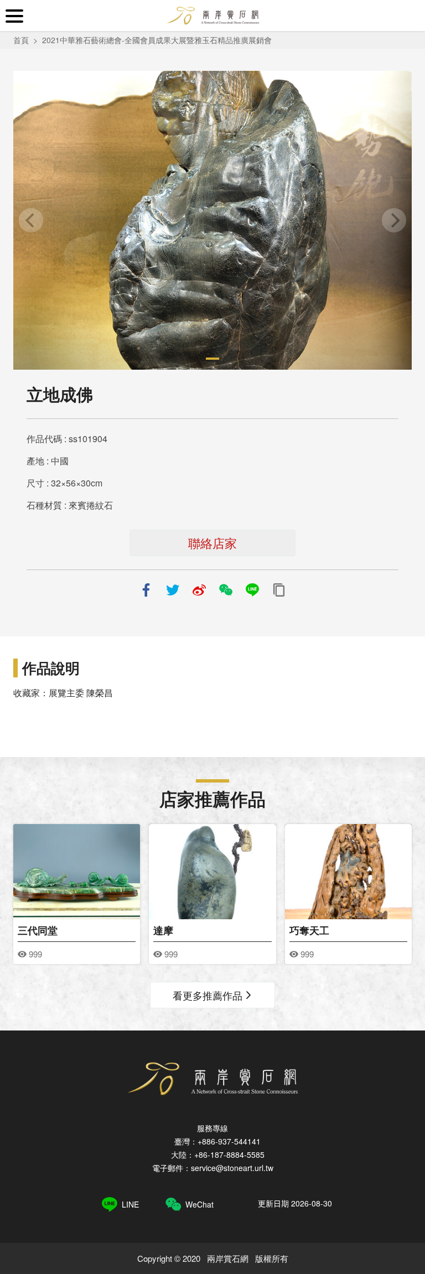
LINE (130, 1204)
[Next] (394, 220)
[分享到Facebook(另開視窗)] (146, 590)
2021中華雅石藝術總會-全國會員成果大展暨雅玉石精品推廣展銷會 (157, 39)
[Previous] (31, 220)
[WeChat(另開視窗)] (226, 590)
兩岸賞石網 (212, 15)
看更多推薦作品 (207, 995)
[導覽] (14, 16)
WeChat (199, 1204)
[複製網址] (279, 590)
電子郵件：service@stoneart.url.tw (212, 1167)
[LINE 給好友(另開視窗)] (252, 590)
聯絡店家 (212, 542)
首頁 (21, 39)
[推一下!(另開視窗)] (173, 590)
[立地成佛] (212, 220)
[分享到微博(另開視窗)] (199, 590)
